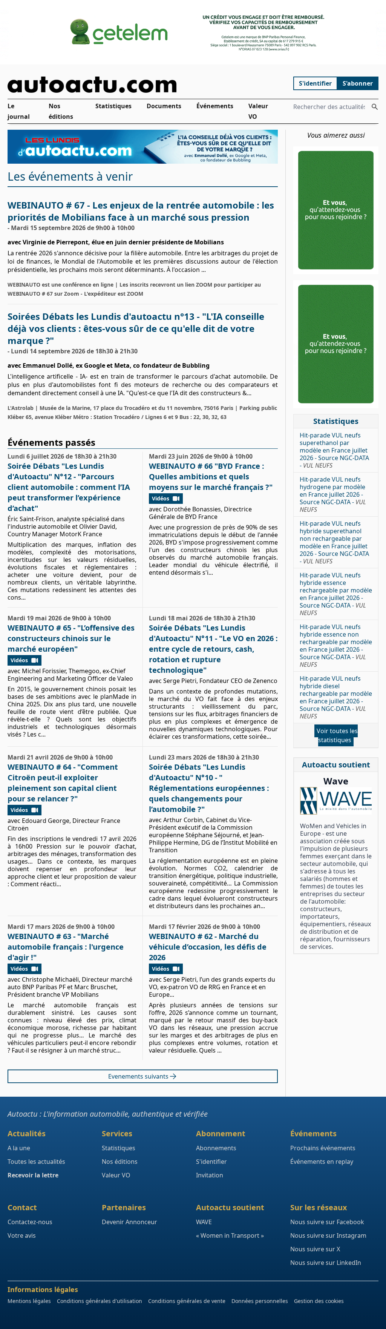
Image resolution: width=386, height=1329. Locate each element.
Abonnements (216, 1148)
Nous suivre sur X (315, 1249)
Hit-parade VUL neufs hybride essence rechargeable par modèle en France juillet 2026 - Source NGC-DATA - (336, 594)
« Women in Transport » (230, 1235)
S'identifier (315, 83)
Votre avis (22, 1235)
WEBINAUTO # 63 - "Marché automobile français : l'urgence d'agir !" (66, 946)
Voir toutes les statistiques (337, 735)
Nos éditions (61, 111)
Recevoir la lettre (33, 1175)
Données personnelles (259, 1300)
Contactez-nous (30, 1222)
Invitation (209, 1175)
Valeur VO (258, 111)
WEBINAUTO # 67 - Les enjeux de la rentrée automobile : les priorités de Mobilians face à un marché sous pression (141, 211)
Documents (164, 106)
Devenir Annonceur (129, 1222)
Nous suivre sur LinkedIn (325, 1262)
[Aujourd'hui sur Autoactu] (143, 85)
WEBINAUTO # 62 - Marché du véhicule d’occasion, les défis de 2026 (208, 946)
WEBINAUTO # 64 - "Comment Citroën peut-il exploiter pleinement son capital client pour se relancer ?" (63, 783)
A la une (19, 1148)
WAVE (204, 1222)
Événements (214, 106)
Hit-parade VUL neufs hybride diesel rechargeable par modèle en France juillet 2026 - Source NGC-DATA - (336, 697)
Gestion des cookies (319, 1300)
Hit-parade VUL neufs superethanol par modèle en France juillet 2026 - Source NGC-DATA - (334, 450)
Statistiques (113, 106)
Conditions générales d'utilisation (99, 1300)
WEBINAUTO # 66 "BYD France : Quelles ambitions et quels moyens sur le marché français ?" (211, 476)
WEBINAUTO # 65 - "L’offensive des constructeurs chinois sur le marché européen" (71, 638)
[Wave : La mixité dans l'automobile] (336, 801)
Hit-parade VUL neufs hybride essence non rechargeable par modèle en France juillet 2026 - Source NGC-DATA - (336, 646)
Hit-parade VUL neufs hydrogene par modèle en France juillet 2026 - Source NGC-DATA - (333, 494)
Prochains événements (322, 1148)
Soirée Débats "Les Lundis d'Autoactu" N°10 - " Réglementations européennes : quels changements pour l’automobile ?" (209, 788)
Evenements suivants (138, 1076)
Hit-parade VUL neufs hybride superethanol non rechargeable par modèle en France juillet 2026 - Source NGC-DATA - (334, 542)
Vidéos (160, 498)
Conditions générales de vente (186, 1300)
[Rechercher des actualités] (374, 106)
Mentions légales (29, 1300)
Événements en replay (321, 1161)
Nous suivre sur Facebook (327, 1222)
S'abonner (358, 83)
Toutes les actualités (36, 1161)
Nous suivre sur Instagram (328, 1235)
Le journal (19, 111)
